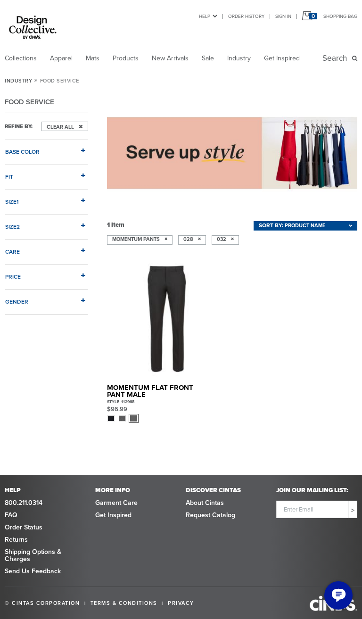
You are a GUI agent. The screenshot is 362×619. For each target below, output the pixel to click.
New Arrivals (170, 58)
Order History (246, 16)
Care (12, 252)
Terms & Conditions (123, 603)
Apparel (61, 58)
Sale (208, 58)
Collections (21, 58)
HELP (204, 16)
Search (336, 58)
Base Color (22, 152)
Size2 (12, 227)
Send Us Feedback (33, 571)
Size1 (12, 202)
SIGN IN (283, 16)
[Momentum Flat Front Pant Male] (167, 319)
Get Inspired (282, 58)
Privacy (181, 603)
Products (126, 58)
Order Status (23, 527)
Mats (92, 58)
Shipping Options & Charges (33, 555)
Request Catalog (210, 515)
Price (13, 276)
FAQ (11, 515)
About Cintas (205, 503)
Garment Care (116, 503)
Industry (239, 58)
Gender (16, 301)
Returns (16, 540)
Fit (9, 177)
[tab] (46, 148)
